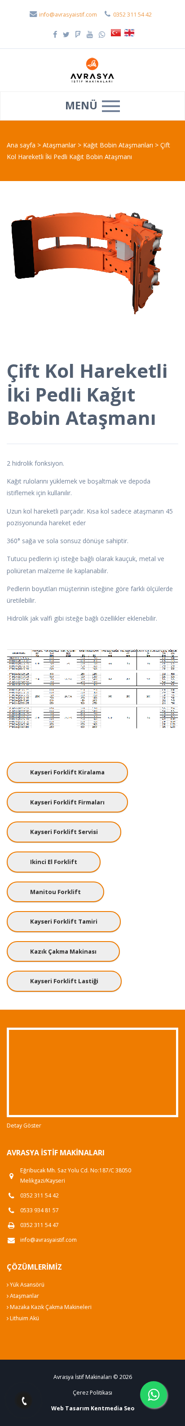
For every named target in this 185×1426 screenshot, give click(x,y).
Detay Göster (24, 1125)
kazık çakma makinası (63, 951)
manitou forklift (55, 892)
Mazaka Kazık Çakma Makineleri (50, 1307)
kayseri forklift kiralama (67, 772)
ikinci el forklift (53, 862)
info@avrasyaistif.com (67, 14)
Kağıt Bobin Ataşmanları (119, 145)
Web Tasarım (70, 1408)
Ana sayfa (21, 145)
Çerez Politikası (92, 1392)
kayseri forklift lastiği (64, 981)
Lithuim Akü (24, 1318)
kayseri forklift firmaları (67, 802)
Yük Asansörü (26, 1284)
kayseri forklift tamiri (63, 921)
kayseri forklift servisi (64, 832)
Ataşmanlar (60, 145)
